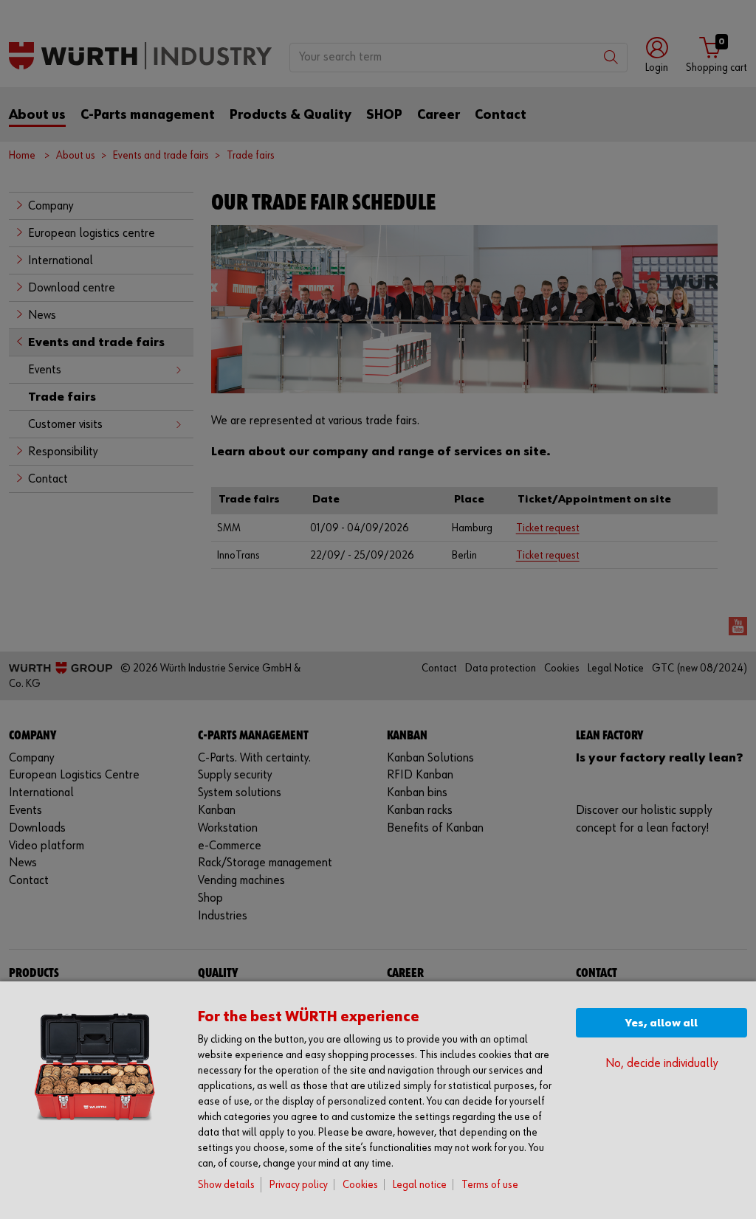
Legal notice (420, 1184)
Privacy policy (298, 1184)
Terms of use (489, 1184)
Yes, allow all (661, 1023)
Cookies (360, 1184)
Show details (226, 1184)
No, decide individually (661, 1063)
